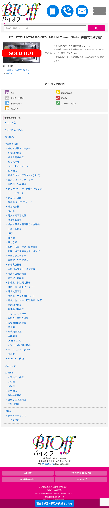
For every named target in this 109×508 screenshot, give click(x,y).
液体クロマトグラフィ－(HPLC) (24, 175)
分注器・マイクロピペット (21, 296)
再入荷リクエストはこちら (18, 73)
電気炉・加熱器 (16, 278)
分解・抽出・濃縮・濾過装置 (22, 247)
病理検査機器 (15, 395)
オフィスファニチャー (19, 349)
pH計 (10, 233)
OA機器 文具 (14, 341)
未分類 (11, 382)
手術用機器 (13, 404)
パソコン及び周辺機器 (19, 345)
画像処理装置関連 (17, 399)
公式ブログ (10, 366)
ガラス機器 (13, 420)
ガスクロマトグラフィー (20, 179)
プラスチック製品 (17, 314)
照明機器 (12, 336)
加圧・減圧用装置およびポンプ (24, 251)
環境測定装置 (15, 331)
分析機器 (12, 171)
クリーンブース (16, 193)
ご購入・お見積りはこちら (18, 70)
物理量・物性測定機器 (19, 282)
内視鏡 (11, 386)
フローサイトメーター (19, 166)
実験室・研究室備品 (18, 260)
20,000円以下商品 (14, 129)
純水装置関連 (15, 291)
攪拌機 (11, 238)
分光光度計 (13, 162)
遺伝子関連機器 (16, 157)
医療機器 (9, 373)
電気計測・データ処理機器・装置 (25, 300)
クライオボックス (17, 415)
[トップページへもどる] (20, 12)
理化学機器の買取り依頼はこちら (54, 503)
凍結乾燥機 (13, 206)
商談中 (11, 354)
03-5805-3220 (48, 464)
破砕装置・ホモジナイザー (21, 287)
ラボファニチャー (17, 255)
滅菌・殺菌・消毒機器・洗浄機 (24, 224)
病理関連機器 (15, 305)
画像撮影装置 (15, 220)
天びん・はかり (16, 197)
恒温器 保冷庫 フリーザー (21, 202)
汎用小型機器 (15, 229)
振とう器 (12, 242)
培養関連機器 (15, 153)
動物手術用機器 (16, 309)
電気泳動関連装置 (17, 215)
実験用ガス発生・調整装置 (21, 269)
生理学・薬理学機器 (18, 318)
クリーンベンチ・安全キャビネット (26, 188)
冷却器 (11, 211)
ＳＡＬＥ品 (10, 122)
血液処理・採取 (16, 377)
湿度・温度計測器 (17, 273)
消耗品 (8, 411)
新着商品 (9, 137)
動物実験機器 (15, 264)
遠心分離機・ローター (19, 148)
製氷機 (11, 327)
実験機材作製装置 (17, 323)
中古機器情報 (11, 144)
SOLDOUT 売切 (16, 358)
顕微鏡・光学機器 (17, 184)
